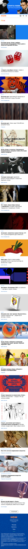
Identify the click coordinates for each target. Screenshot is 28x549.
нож (2, 68)
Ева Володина (4, 47)
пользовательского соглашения (7, 544)
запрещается (13, 539)
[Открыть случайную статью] (20, 15)
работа (2, 94)
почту (2, 542)
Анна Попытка (4, 291)
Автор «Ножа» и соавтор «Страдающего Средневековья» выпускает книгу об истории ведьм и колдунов (14, 151)
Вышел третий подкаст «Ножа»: (13, 503)
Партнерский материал (6, 449)
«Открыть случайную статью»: (12, 70)
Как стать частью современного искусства (13, 450)
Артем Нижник (4, 154)
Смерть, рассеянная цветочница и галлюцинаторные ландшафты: (13, 424)
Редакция (3, 372)
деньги (2, 203)
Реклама (14, 524)
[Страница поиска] (23, 15)
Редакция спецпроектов (6, 452)
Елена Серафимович (5, 100)
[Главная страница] (3, 16)
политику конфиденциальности (20, 544)
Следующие (14, 511)
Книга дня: (12, 261)
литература (3, 421)
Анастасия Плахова (5, 73)
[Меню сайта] (26, 15)
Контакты (14, 527)
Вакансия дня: (13, 97)
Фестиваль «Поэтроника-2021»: (13, 288)
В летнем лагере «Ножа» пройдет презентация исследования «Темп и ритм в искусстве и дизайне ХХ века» (13, 44)
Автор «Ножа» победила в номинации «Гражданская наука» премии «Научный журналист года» (12, 343)
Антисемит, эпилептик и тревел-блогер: (13, 233)
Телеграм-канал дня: (11, 178)
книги (2, 147)
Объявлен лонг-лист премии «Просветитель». (14, 315)
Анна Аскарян (4, 506)
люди (2, 175)
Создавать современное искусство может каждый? (11, 476)
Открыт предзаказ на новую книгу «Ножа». (13, 396)
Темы (14, 529)
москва (2, 40)
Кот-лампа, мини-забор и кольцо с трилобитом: (11, 206)
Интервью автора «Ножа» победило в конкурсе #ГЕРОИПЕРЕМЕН (11, 369)
